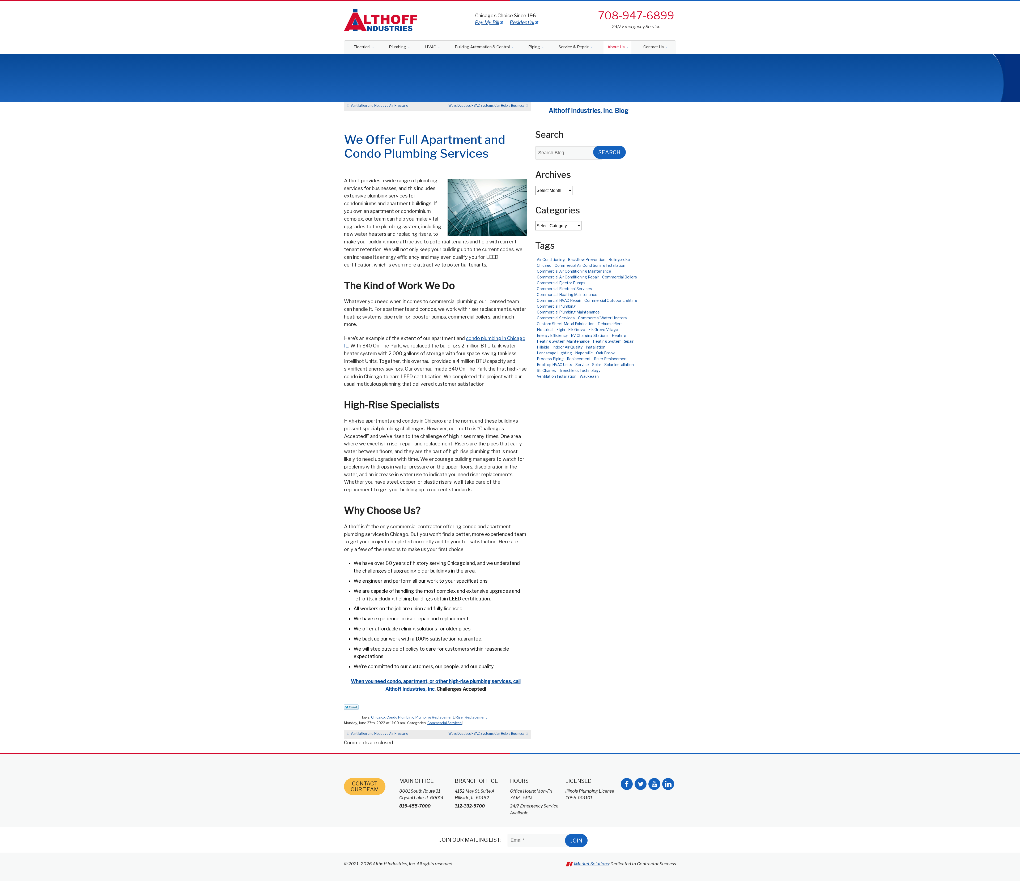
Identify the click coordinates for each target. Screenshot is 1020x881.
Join (576, 840)
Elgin (560, 329)
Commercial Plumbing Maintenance (568, 312)
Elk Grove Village (603, 329)
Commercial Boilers (619, 277)
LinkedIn (668, 784)
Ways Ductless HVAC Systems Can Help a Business (486, 106)
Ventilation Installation (556, 376)
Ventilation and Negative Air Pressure (379, 106)
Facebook (627, 784)
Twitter (641, 784)
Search (609, 152)
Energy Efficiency (552, 335)
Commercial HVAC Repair (559, 300)
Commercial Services (444, 723)
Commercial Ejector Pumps (561, 283)
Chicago (378, 717)
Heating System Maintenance (563, 341)
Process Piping (550, 358)
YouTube (654, 784)
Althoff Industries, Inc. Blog (588, 110)
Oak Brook (605, 353)
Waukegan (589, 376)
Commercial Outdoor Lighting (610, 300)
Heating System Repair (613, 341)
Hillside (543, 347)
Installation (595, 347)
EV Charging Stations (590, 335)
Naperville (584, 353)
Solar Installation (619, 364)
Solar (596, 364)
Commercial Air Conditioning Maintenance (574, 271)
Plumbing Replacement (434, 717)
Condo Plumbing (400, 717)
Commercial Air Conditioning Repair (568, 277)
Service (582, 364)
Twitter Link (351, 707)
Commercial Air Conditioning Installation (590, 265)
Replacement (579, 358)
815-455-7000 (415, 806)
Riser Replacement (471, 717)
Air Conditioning (551, 259)
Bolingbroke (619, 259)
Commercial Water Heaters (602, 318)
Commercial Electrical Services (564, 288)
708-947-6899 (636, 15)
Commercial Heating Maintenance (567, 294)
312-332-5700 (470, 806)
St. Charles (546, 370)
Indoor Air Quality (567, 347)
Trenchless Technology (579, 370)
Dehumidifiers (610, 323)
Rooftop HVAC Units (554, 364)
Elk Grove (576, 329)
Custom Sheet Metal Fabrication (565, 323)
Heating (619, 335)
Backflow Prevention (586, 259)
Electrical (545, 329)
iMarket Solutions (591, 863)
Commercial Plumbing (556, 306)
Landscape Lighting (554, 353)
